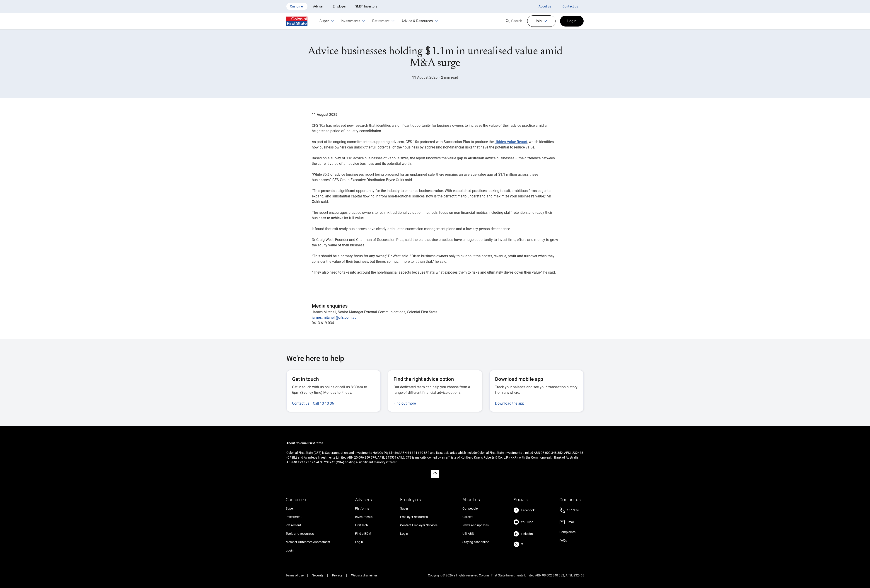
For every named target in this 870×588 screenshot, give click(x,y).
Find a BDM (363, 533)
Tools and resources (300, 533)
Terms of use (295, 575)
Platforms (362, 508)
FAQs (563, 540)
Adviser (318, 6)
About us (545, 6)
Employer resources (414, 517)
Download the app (509, 403)
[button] (541, 21)
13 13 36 (573, 510)
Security (318, 575)
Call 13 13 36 (323, 403)
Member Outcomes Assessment (308, 542)
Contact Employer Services (418, 525)
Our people (470, 508)
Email (570, 522)
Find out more (405, 403)
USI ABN (468, 533)
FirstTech (361, 525)
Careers (467, 517)
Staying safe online (475, 542)
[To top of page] (435, 474)
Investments (363, 517)
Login (290, 550)
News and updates (475, 525)
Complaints (567, 532)
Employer (339, 6)
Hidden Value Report (511, 142)
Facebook (528, 510)
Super (290, 508)
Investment (294, 517)
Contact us (570, 6)
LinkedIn (527, 534)
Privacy (337, 575)
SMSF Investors (366, 6)
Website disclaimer (364, 575)
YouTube (527, 522)
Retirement (293, 525)
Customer (297, 6)
